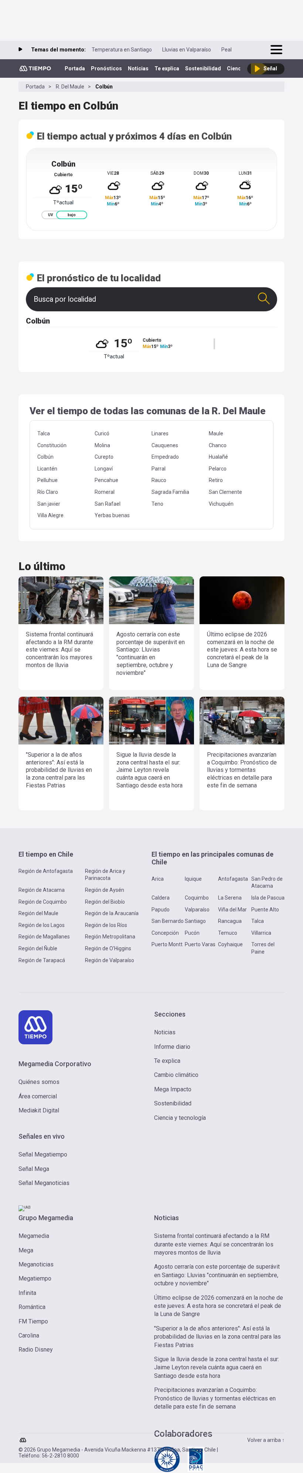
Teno (157, 504)
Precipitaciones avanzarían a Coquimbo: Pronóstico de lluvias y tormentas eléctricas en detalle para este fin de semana (215, 1398)
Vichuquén (221, 504)
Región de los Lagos (41, 925)
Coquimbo (197, 898)
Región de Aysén (104, 890)
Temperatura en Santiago (122, 50)
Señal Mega (33, 1168)
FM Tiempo (33, 1321)
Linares (160, 433)
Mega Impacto (172, 1089)
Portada (75, 68)
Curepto (104, 457)
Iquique (193, 879)
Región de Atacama (41, 890)
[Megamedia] (23, 1438)
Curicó (102, 433)
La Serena (230, 898)
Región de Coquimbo (42, 902)
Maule (216, 433)
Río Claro (47, 492)
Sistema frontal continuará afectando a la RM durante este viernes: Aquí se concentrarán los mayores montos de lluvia (213, 1244)
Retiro (216, 480)
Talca (43, 433)
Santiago (195, 921)
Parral (159, 469)
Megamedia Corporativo (54, 1064)
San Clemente (225, 492)
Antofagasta (233, 879)
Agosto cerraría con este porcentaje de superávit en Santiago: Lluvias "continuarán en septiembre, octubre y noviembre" (217, 1275)
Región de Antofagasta (45, 871)
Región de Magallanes (44, 937)
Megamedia (33, 1235)
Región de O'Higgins (108, 948)
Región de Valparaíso (109, 960)
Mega (25, 1250)
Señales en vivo (41, 1136)
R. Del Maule (70, 87)
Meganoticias (36, 1264)
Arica (158, 879)
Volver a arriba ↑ (266, 1440)
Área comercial (37, 1096)
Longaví (104, 469)
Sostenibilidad (203, 68)
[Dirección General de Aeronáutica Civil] (196, 1471)
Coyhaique (230, 944)
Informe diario (172, 1046)
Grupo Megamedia (45, 1218)
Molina (102, 445)
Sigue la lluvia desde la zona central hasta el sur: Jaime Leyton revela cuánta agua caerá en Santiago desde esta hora (216, 1367)
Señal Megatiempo (42, 1154)
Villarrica (261, 933)
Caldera (161, 898)
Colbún (45, 457)
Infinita (27, 1292)
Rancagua (230, 921)
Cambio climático (176, 1074)
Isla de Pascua (268, 898)
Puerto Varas (200, 944)
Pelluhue (47, 480)
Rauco (159, 480)
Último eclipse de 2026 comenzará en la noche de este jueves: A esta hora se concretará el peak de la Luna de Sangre (218, 1306)
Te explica (166, 68)
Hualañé (218, 457)
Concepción (165, 933)
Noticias (138, 68)
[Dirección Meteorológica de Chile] (167, 1471)
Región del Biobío (105, 902)
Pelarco (218, 469)
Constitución (52, 445)
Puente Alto (265, 910)
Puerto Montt (167, 944)
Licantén (47, 469)
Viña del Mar (232, 910)
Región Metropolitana (110, 937)
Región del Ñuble (37, 948)
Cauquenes (165, 445)
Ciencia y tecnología (180, 1117)
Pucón (192, 933)
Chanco (218, 445)
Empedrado (165, 457)
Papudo (161, 910)
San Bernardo (168, 921)
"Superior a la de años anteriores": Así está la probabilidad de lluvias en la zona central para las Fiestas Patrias (217, 1337)
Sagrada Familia (170, 492)
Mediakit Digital (38, 1110)
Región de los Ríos (106, 925)
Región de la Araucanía (112, 913)
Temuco (227, 933)
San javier (48, 504)
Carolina (28, 1335)
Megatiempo (34, 1278)
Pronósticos (106, 68)
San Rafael (107, 504)
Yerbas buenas (112, 515)
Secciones (169, 1014)
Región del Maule (38, 913)
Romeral (105, 492)
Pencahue (106, 480)
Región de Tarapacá (41, 960)
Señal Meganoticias (43, 1182)
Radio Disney (35, 1349)
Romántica (31, 1306)
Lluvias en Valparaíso (186, 50)
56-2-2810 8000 (60, 1456)
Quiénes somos (38, 1081)
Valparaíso (197, 910)
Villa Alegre (50, 515)
